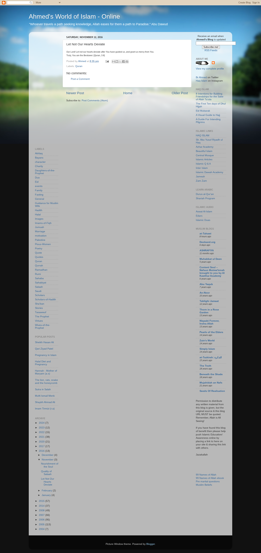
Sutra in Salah (43, 389)
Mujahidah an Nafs (211, 382)
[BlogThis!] (117, 61)
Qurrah (39, 265)
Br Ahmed (201, 77)
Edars (199, 215)
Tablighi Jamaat (209, 301)
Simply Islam (207, 349)
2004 (42, 529)
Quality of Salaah (46, 473)
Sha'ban (39, 303)
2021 (42, 437)
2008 (42, 510)
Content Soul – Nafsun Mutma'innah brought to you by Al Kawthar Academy (212, 271)
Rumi (38, 274)
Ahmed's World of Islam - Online (74, 16)
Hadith (38, 210)
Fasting (39, 194)
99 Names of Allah (206, 474)
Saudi (38, 291)
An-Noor (205, 292)
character (40, 162)
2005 (42, 524)
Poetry (38, 248)
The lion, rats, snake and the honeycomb (46, 381)
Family (38, 190)
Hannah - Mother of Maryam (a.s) (46, 372)
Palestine (40, 240)
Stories (39, 308)
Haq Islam (201, 80)
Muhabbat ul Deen (211, 259)
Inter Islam (202, 168)
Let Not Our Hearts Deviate (47, 481)
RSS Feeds (211, 50)
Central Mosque (205, 155)
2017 (42, 446)
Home (127, 93)
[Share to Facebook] (123, 61)
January (46, 495)
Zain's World (207, 340)
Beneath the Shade (211, 374)
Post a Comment (80, 79)
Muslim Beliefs (204, 485)
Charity (39, 166)
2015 (42, 501)
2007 (42, 515)
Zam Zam (201, 180)
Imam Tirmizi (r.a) (45, 408)
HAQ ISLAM (202, 135)
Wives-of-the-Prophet (42, 326)
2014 (42, 505)
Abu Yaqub (206, 284)
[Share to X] (120, 61)
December (48, 455)
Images (39, 219)
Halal (38, 214)
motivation (41, 235)
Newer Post (75, 93)
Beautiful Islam (204, 151)
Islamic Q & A (203, 163)
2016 (42, 451)
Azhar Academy (204, 147)
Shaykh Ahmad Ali (45, 402)
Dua (37, 177)
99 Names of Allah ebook (210, 478)
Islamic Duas (203, 220)
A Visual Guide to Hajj (208, 115)
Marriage (40, 231)
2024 (42, 423)
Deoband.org (207, 242)
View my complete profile (210, 68)
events (38, 186)
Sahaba (39, 278)
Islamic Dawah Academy (209, 172)
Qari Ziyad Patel (44, 348)
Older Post (180, 93)
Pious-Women (43, 244)
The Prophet (42, 316)
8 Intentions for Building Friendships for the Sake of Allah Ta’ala (209, 96)
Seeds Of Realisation (212, 391)
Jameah (200, 176)
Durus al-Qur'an (205, 194)
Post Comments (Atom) (95, 100)
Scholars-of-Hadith (45, 299)
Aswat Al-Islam (204, 211)
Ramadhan (41, 270)
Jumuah (39, 227)
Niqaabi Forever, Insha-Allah (209, 322)
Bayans (39, 157)
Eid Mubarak (203, 110)
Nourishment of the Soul (49, 465)
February (47, 490)
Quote (38, 252)
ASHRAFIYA (207, 250)
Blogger (150, 544)
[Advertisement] (49, 88)
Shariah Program (205, 198)
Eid (37, 182)
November (48, 459)
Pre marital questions (208, 481)
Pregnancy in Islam (45, 355)
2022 (42, 432)
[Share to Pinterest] (127, 61)
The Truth (205, 365)
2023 (42, 427)
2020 (42, 441)
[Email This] (113, 61)
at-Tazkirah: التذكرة (211, 357)
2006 (42, 519)
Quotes (39, 257)
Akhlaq (39, 153)
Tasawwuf (40, 312)
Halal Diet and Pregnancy (43, 363)
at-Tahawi (205, 233)
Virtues (39, 321)
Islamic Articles (204, 159)
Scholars (40, 295)
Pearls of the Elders (211, 332)
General (39, 199)
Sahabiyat (40, 282)
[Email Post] (107, 61)
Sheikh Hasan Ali (44, 342)
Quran (78, 66)
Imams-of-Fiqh (43, 223)
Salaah (39, 287)
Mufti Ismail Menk (45, 395)
